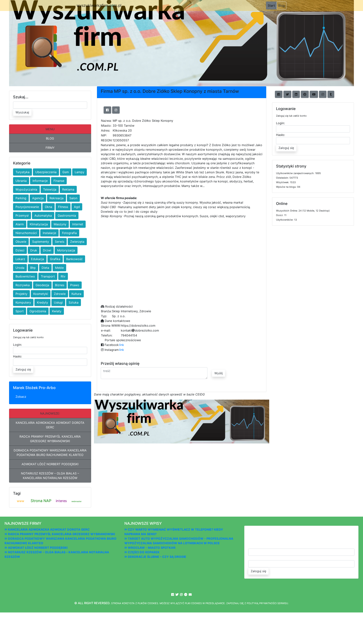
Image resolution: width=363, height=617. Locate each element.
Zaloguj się (23, 369)
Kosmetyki (40, 294)
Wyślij (218, 373)
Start (272, 5)
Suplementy (40, 241)
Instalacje (49, 233)
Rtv (63, 276)
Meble (59, 268)
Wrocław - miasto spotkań (151, 548)
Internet (77, 224)
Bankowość (74, 259)
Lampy (79, 172)
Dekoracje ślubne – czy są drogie (156, 557)
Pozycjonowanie (27, 207)
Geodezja (42, 285)
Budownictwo (25, 276)
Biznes (59, 285)
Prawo (74, 285)
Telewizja (49, 189)
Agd (77, 207)
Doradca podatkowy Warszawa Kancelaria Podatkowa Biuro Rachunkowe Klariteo (50, 452)
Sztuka (73, 302)
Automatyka (43, 215)
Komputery (23, 302)
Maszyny (60, 224)
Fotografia (69, 233)
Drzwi (47, 250)
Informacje (40, 181)
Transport (48, 276)
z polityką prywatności (260, 603)
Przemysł (22, 215)
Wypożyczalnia (26, 189)
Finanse (59, 181)
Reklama (68, 189)
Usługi (58, 302)
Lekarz (20, 259)
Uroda (20, 268)
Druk (33, 250)
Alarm (20, 224)
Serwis (59, 241)
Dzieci (20, 250)
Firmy (50, 148)
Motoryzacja (66, 250)
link (121, 345)
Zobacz (21, 396)
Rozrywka (23, 285)
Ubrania (21, 181)
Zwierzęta (77, 241)
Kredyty (42, 302)
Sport (20, 311)
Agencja (38, 198)
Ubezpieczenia (46, 172)
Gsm (65, 172)
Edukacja (37, 259)
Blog (281, 5)
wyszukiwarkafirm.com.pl (99, 5)
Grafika (55, 259)
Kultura (76, 294)
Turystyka (22, 172)
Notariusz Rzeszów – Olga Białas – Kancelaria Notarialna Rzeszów (50, 475)
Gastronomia (67, 215)
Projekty (21, 294)
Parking (21, 198)
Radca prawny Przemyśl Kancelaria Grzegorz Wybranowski (50, 439)
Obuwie (21, 241)
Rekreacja (57, 198)
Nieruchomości (26, 233)
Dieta (45, 268)
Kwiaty (56, 311)
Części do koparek (143, 552)
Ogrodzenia (37, 311)
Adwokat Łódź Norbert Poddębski (50, 464)
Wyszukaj (22, 112)
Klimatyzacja (39, 224)
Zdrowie (60, 294)
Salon (73, 198)
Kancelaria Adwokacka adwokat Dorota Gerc (50, 425)
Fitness (63, 207)
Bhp (33, 268)
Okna (48, 207)
